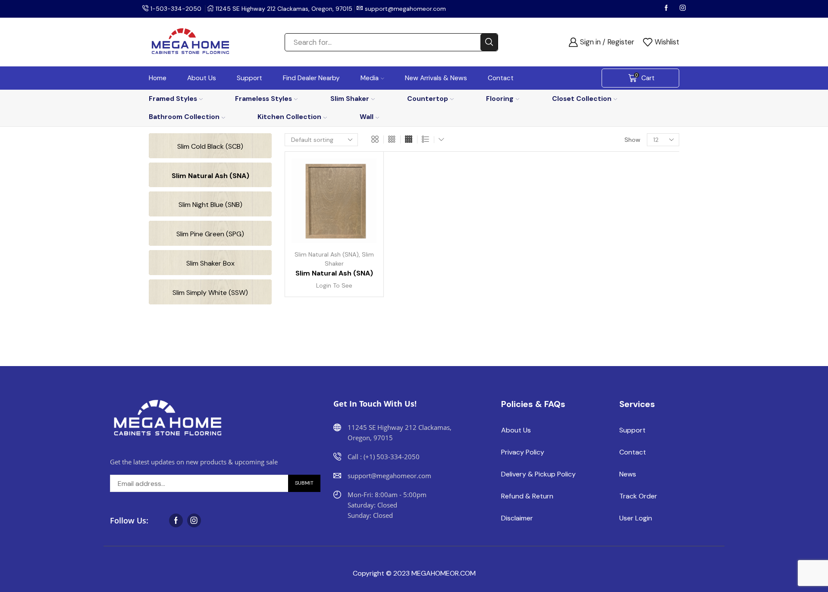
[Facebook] (667, 9)
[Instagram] (683, 9)
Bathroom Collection (184, 116)
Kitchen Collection (289, 116)
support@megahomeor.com (405, 9)
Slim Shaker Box (210, 263)
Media (370, 78)
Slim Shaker (349, 98)
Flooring (500, 98)
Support (249, 78)
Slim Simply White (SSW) (210, 292)
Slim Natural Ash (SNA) (327, 254)
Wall (366, 116)
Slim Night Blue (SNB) (210, 204)
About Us (201, 78)
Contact (501, 78)
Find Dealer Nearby (311, 78)
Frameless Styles (263, 98)
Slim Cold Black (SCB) (210, 146)
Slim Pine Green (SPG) (210, 233)
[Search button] (489, 42)
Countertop (427, 98)
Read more (360, 205)
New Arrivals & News (436, 78)
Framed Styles (173, 98)
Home (157, 78)
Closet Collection (582, 98)
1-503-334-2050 (176, 9)
